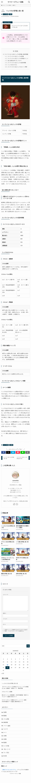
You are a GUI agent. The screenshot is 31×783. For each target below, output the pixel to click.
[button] (3, 452)
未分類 (5, 756)
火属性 (10, 14)
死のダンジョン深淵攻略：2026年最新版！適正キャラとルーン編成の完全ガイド (15, 695)
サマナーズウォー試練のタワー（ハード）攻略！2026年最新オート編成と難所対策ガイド (14, 700)
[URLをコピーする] (27, 452)
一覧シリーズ (6, 749)
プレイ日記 (6, 752)
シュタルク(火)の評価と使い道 (10, 683)
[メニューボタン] (2, 2)
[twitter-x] (17, 504)
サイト (4, 624)
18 (7, 664)
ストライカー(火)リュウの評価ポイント (18, 58)
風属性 (5, 742)
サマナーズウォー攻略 (15, 2)
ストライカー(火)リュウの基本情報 (17, 62)
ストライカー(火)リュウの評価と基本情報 (16, 54)
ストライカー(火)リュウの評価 (16, 56)
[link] (14, 504)
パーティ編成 (6, 725)
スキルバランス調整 (7, 691)
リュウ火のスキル (12, 64)
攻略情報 (5, 722)
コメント (5, 594)
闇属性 (5, 715)
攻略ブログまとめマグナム (9, 769)
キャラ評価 (5, 14)
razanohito (15, 480)
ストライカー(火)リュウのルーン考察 (17, 67)
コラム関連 (6, 719)
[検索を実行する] (28, 645)
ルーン (5, 732)
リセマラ (5, 729)
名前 (4, 613)
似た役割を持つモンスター (15, 60)
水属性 (5, 739)
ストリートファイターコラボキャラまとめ (20, 26)
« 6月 (2, 673)
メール (5, 618)
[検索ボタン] (29, 2)
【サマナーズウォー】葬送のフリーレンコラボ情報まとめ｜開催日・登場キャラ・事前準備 (15, 687)
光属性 (5, 712)
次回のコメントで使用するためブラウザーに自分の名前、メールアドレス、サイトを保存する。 (16, 630)
